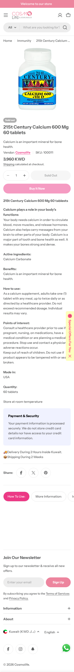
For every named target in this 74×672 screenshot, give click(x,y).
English (49, 632)
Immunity (24, 41)
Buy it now (37, 188)
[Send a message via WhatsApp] (66, 648)
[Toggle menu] (5, 15)
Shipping (8, 164)
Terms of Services (57, 593)
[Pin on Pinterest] (46, 473)
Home (7, 41)
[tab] (16, 496)
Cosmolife (22, 152)
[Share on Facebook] (21, 473)
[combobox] (37, 27)
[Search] (64, 27)
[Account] (60, 15)
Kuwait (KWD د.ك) (22, 632)
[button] (70, 336)
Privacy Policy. (18, 598)
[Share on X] (33, 473)
